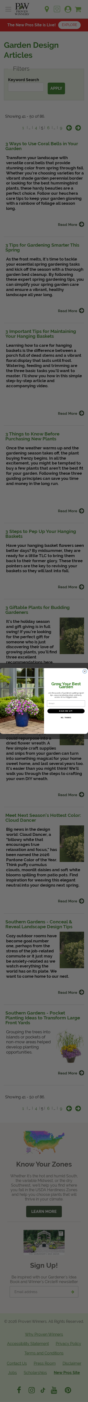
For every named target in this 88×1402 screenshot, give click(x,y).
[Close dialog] (85, 671)
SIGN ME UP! (66, 711)
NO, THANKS (66, 717)
